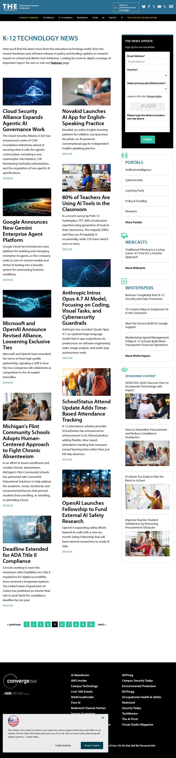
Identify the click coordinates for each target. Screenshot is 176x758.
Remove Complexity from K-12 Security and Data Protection (144, 297)
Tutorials (48, 17)
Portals (134, 162)
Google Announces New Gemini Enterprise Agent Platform (25, 230)
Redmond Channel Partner (88, 708)
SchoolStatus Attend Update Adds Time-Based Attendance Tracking (86, 410)
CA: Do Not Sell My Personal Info (136, 745)
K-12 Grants (66, 17)
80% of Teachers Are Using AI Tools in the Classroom (86, 203)
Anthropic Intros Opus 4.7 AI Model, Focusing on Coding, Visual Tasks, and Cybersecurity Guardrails (86, 307)
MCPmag (128, 691)
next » (102, 624)
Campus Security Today (137, 680)
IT (122, 17)
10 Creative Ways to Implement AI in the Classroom (146, 311)
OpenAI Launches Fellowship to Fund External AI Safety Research (84, 511)
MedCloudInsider (82, 697)
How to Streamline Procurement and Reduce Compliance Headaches (146, 433)
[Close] (103, 717)
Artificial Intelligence (138, 170)
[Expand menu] (171, 7)
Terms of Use (109, 745)
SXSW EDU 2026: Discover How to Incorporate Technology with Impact (147, 386)
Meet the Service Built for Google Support (146, 325)
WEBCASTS (136, 242)
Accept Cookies (92, 745)
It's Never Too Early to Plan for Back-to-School (144, 478)
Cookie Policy (32, 736)
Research (82, 17)
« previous (14, 624)
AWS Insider (79, 680)
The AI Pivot (130, 719)
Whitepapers (139, 288)
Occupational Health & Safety (141, 697)
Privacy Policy (154, 96)
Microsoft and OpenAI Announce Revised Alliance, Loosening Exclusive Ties (26, 335)
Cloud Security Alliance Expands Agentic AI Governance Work (24, 120)
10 (91, 624)
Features (56, 63)
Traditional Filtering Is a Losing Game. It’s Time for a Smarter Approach (144, 253)
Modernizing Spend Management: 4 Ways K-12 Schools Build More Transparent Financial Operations (147, 341)
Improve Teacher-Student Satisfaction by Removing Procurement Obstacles (141, 523)
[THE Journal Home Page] (21, 7)
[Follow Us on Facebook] (149, 6)
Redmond (128, 702)
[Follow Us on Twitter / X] (154, 6)
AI (103, 17)
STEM (95, 17)
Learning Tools (134, 190)
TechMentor (130, 713)
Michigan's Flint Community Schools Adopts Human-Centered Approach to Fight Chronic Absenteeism (26, 441)
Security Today (131, 708)
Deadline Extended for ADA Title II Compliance (25, 554)
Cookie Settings (63, 745)
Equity (113, 17)
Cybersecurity (134, 180)
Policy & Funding (136, 201)
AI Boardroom (80, 675)
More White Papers (137, 356)
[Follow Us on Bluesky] (143, 6)
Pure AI (75, 702)
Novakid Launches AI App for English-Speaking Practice (84, 116)
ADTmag (127, 675)
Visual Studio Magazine (137, 724)
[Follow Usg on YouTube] (159, 6)
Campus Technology (84, 686)
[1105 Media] (20, 712)
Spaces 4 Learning (83, 713)
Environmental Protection (139, 686)
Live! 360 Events (82, 691)
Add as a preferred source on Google (127, 7)
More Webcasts (135, 268)
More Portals (133, 222)
